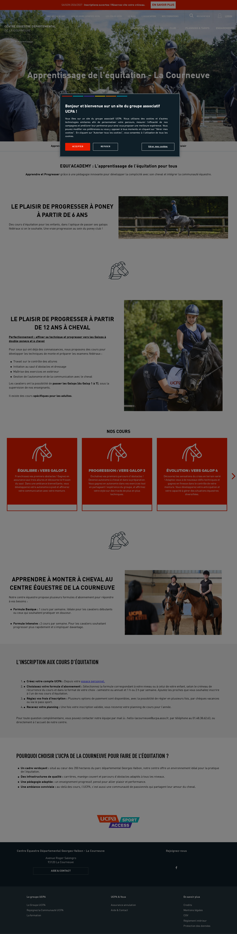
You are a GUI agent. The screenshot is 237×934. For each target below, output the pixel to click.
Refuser (105, 146)
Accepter (77, 146)
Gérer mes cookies (158, 146)
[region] (120, 125)
